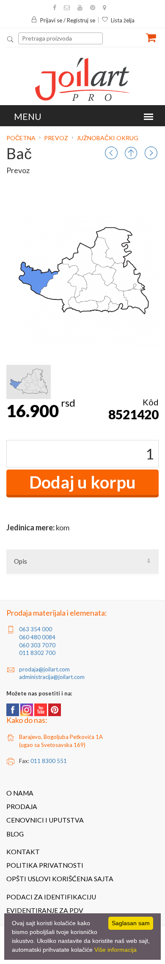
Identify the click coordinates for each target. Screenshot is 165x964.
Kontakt (23, 851)
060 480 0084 (37, 637)
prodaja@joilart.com (44, 669)
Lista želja (123, 20)
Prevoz (56, 137)
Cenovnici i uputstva (45, 820)
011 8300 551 (48, 761)
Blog (15, 834)
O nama (19, 793)
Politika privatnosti (44, 865)
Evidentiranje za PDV (44, 910)
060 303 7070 (37, 645)
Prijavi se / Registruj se (67, 20)
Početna (21, 137)
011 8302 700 (37, 652)
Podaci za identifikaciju (51, 897)
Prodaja (21, 806)
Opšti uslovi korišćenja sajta (59, 879)
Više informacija (115, 949)
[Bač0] (28, 382)
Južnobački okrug (107, 137)
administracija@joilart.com (52, 676)
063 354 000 (35, 629)
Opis (20, 561)
